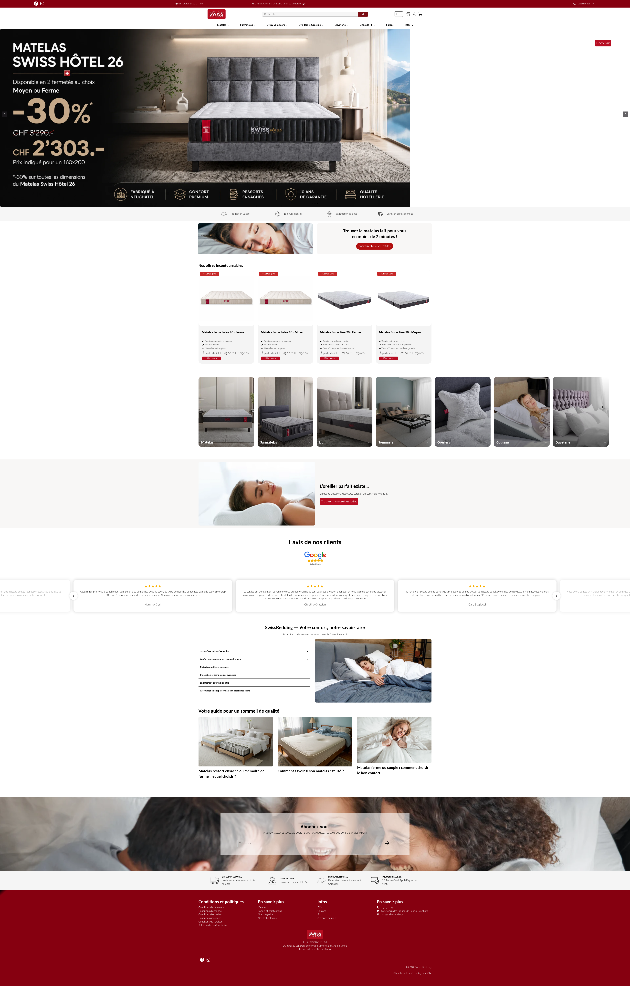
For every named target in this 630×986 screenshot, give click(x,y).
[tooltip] (584, 3)
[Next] (304, 4)
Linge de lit (366, 24)
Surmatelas (246, 24)
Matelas (221, 24)
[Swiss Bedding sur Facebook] (36, 3)
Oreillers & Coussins (310, 24)
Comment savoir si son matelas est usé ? (311, 770)
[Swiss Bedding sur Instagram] (42, 3)
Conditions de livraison (210, 921)
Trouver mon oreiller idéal (339, 501)
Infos (407, 24)
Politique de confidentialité (213, 925)
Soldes (389, 24)
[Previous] (176, 4)
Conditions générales (210, 918)
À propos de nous (326, 918)
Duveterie (340, 24)
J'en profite (315, 187)
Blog (319, 914)
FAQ (319, 907)
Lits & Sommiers (276, 24)
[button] (625, 114)
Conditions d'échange (210, 911)
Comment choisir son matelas (374, 246)
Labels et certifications (270, 911)
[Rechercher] (363, 14)
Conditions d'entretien (210, 914)
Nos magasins (265, 914)
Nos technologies (267, 918)
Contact (321, 911)
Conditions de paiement (211, 907)
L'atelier (262, 907)
